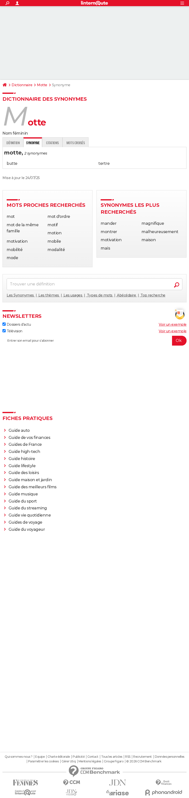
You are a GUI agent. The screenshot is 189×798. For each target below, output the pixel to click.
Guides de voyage (25, 522)
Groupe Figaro (113, 761)
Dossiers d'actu (18, 324)
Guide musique (23, 494)
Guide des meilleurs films (33, 487)
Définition (12, 142)
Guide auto (19, 430)
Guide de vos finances (29, 437)
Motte (42, 85)
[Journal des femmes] (25, 783)
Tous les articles (111, 756)
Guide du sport (23, 501)
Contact (92, 756)
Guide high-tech (24, 451)
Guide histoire (22, 458)
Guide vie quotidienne (30, 515)
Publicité (78, 756)
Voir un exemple (173, 324)
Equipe (40, 756)
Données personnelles (169, 756)
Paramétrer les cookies (43, 761)
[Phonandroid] (164, 792)
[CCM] (71, 783)
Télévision (14, 331)
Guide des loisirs (24, 472)
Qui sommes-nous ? (18, 756)
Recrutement (142, 756)
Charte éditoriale (58, 756)
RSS (127, 756)
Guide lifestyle (22, 465)
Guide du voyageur (27, 529)
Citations (52, 142)
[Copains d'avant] (25, 792)
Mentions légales (90, 761)
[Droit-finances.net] (164, 783)
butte (12, 163)
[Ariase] (117, 792)
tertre (104, 163)
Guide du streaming (28, 508)
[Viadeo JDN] (71, 792)
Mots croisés (75, 142)
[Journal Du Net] (117, 783)
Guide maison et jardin (30, 479)
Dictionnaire (22, 85)
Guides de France (25, 444)
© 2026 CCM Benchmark (143, 761)
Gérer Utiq (69, 761)
